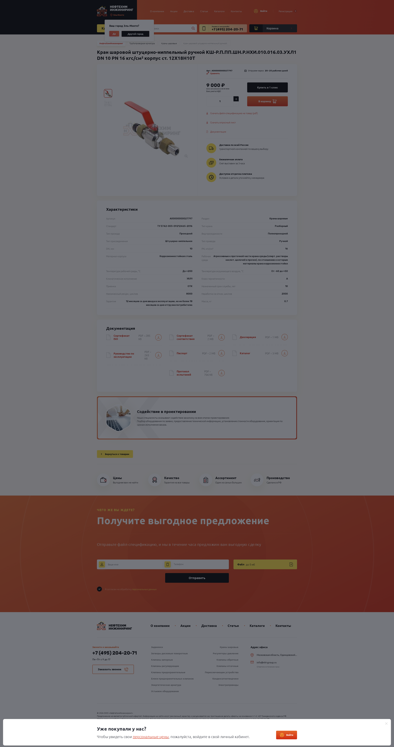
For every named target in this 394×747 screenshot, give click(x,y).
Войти (289, 734)
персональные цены (151, 736)
